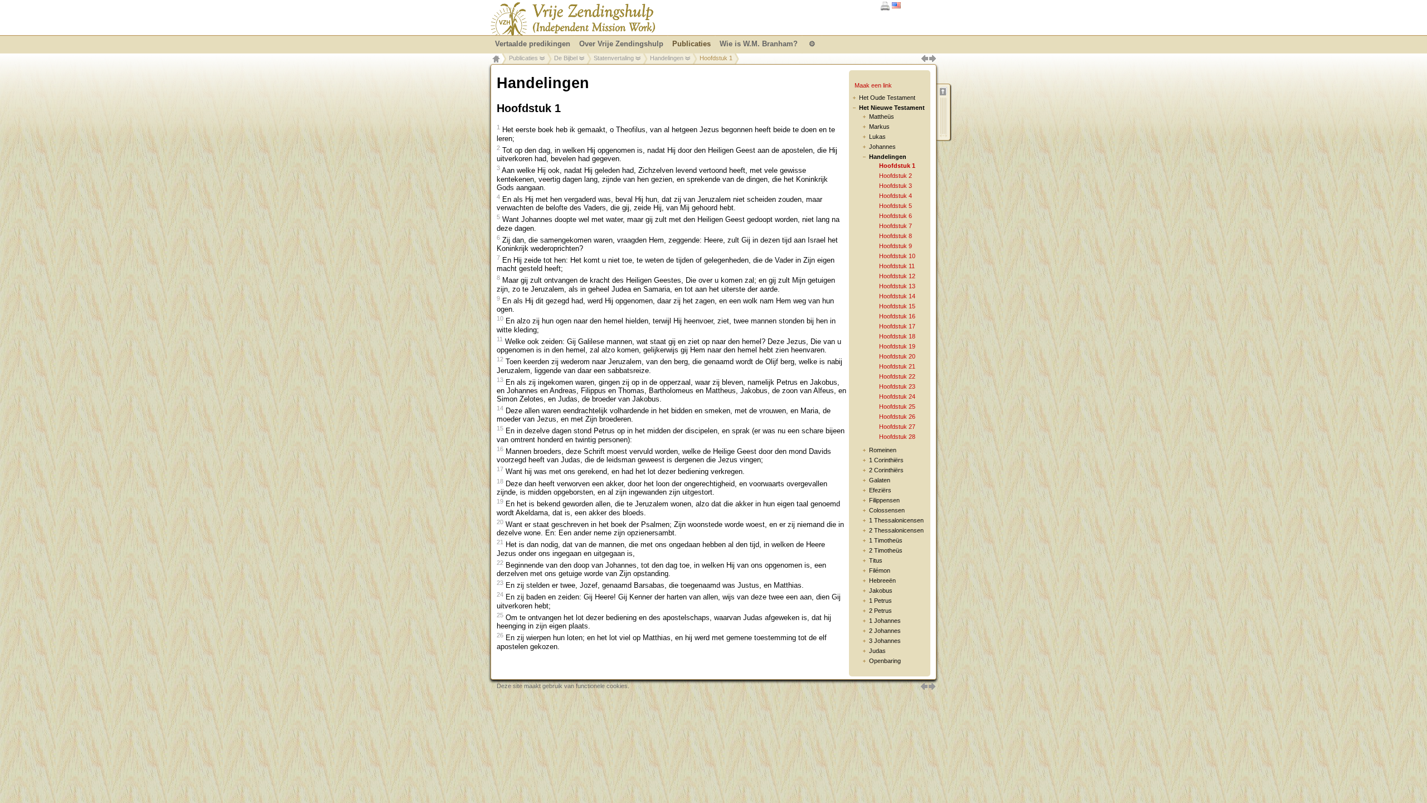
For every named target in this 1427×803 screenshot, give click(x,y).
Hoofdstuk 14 (897, 296)
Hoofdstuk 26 (897, 416)
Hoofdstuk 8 (895, 236)
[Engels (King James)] (896, 6)
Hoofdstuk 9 (895, 246)
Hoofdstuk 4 (895, 195)
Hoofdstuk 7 (895, 225)
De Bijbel (565, 58)
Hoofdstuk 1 (897, 165)
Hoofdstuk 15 (897, 306)
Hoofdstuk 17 (897, 326)
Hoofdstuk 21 (897, 366)
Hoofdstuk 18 (897, 336)
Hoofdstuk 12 (897, 276)
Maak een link (873, 85)
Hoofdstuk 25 (897, 406)
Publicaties (523, 58)
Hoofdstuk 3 (895, 185)
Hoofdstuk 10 (897, 256)
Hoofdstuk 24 (897, 396)
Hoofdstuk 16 (897, 316)
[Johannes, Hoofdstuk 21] (924, 685)
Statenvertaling (614, 58)
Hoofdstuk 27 (897, 426)
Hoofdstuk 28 (897, 436)
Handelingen (666, 58)
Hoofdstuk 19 (897, 346)
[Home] (573, 19)
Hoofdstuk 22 (897, 376)
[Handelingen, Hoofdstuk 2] (932, 685)
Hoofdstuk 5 (895, 205)
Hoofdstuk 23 (897, 386)
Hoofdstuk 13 (897, 286)
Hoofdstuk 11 (897, 266)
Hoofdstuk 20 (897, 356)
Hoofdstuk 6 (895, 215)
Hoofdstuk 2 (895, 175)
